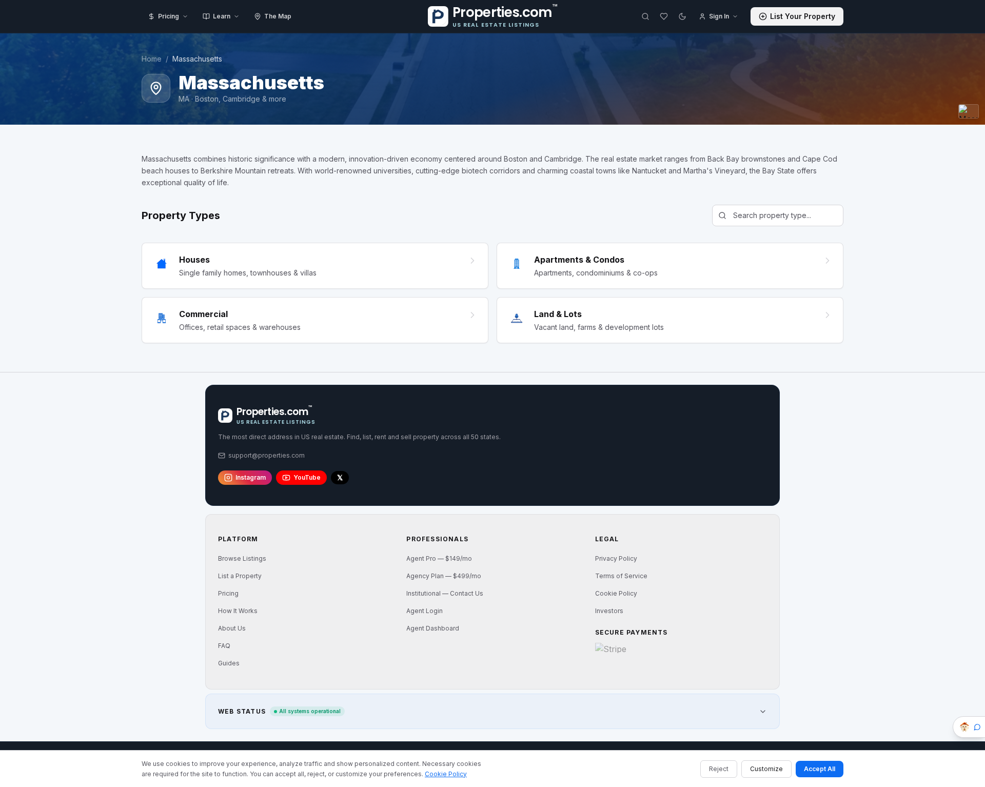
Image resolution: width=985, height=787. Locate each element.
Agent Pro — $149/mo (439, 558)
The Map (277, 16)
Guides (229, 663)
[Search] (645, 16)
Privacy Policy (616, 558)
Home (152, 58)
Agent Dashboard (432, 628)
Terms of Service (621, 576)
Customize (766, 769)
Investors (609, 611)
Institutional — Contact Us (444, 593)
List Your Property (802, 16)
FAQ (224, 646)
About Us (232, 628)
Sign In (719, 16)
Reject (718, 769)
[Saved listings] (664, 16)
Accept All (819, 769)
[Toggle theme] (682, 16)
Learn (221, 16)
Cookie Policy (616, 593)
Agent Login (424, 611)
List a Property (240, 576)
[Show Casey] (969, 727)
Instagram (250, 477)
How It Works (238, 611)
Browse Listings (242, 558)
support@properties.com (266, 455)
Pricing (168, 16)
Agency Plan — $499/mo (443, 576)
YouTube (307, 477)
